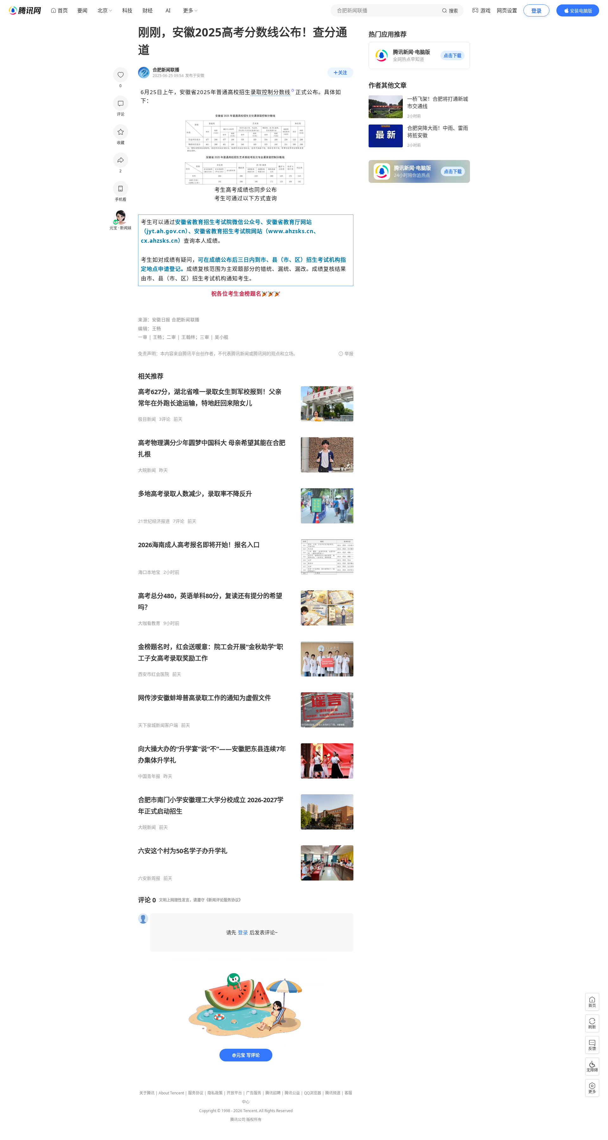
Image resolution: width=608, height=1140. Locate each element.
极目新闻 (147, 419)
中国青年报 (149, 776)
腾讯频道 (332, 1093)
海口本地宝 (149, 572)
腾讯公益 (292, 1093)
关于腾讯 (147, 1093)
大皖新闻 (147, 470)
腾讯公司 (237, 1119)
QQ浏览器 (312, 1093)
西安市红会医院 (153, 674)
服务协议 (195, 1093)
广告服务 (253, 1093)
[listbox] (245, 627)
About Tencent (171, 1093)
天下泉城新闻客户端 (158, 725)
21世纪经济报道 (154, 521)
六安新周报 (149, 878)
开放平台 (234, 1093)
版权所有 (254, 1119)
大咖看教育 (149, 623)
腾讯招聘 (273, 1093)
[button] (452, 55)
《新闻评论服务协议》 (224, 900)
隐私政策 (215, 1093)
